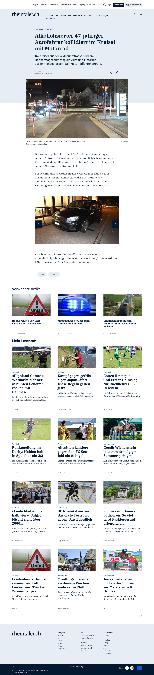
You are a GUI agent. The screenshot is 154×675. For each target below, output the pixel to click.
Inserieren (54, 4)
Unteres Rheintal (86, 645)
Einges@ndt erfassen (87, 4)
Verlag (105, 643)
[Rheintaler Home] (25, 14)
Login (109, 4)
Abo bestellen (108, 633)
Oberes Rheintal (86, 648)
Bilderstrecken (79, 15)
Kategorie (61, 633)
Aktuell (49, 15)
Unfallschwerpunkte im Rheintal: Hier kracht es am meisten (119, 323)
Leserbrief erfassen (68, 4)
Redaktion (107, 640)
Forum (90, 15)
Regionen (84, 643)
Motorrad (54, 274)
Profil (82, 633)
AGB (104, 648)
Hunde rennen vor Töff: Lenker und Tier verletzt (26, 322)
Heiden (14, 334)
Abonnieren (118, 4)
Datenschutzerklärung (111, 651)
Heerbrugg (39, 29)
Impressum (43, 670)
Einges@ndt (51, 18)
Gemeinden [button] (134, 4)
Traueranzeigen (101, 15)
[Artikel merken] (107, 72)
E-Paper (35, 4)
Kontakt (106, 645)
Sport (56, 15)
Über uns (44, 4)
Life (69, 15)
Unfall (42, 274)
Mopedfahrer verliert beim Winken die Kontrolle (74, 322)
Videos (64, 15)
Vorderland (85, 651)
